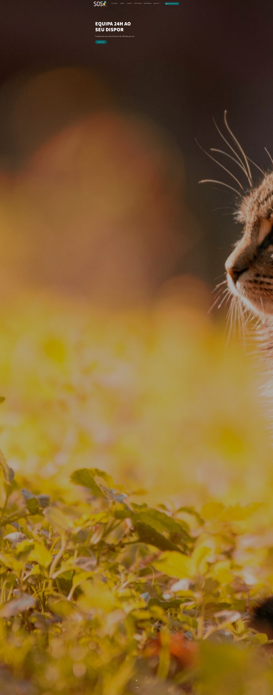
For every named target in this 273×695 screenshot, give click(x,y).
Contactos (156, 3)
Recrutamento (147, 3)
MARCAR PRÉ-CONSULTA (173, 3)
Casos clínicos (138, 3)
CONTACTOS (101, 42)
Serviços (129, 3)
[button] (162, 4)
